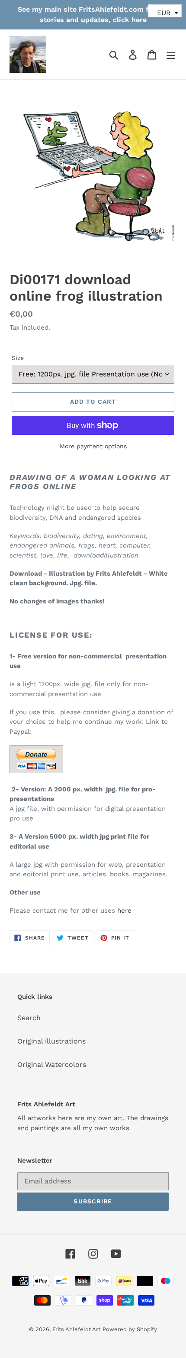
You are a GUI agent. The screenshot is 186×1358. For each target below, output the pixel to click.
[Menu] (170, 54)
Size (18, 357)
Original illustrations (51, 1041)
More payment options (93, 446)
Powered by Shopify (130, 1329)
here (124, 910)
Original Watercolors (51, 1064)
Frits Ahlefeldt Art (76, 1329)
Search (29, 1018)
